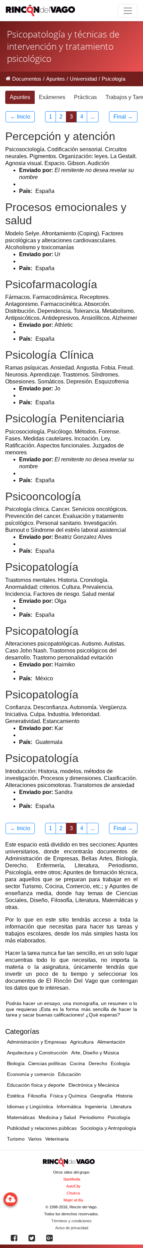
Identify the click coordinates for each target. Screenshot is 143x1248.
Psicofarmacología (51, 284)
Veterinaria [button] (57, 1139)
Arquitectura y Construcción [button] (37, 1052)
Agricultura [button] (82, 1042)
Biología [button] (16, 1063)
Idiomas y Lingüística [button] (30, 1106)
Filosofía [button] (37, 1096)
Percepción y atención (60, 136)
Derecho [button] (98, 1063)
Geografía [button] (101, 1096)
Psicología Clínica (49, 355)
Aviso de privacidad (71, 1228)
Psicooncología (43, 496)
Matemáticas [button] (21, 1117)
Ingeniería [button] (96, 1106)
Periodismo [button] (91, 1117)
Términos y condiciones (71, 1221)
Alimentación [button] (111, 1042)
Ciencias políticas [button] (47, 1063)
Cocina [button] (77, 1063)
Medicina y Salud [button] (57, 1117)
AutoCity (73, 1186)
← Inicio (20, 117)
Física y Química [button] (68, 1096)
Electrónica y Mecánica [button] (93, 1085)
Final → (123, 117)
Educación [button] (69, 1074)
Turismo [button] (16, 1139)
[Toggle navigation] (127, 11)
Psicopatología (41, 567)
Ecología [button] (120, 1063)
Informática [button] (69, 1106)
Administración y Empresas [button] (37, 1042)
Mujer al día (73, 1200)
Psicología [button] (119, 1117)
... (93, 117)
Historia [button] (124, 1096)
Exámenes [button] (52, 97)
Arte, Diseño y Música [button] (95, 1052)
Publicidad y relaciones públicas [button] (42, 1128)
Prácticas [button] (85, 97)
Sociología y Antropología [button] (108, 1128)
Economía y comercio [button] (30, 1074)
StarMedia (71, 1179)
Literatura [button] (121, 1106)
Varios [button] (35, 1139)
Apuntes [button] (20, 97)
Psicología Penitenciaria (64, 418)
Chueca (73, 1193)
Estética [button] (15, 1096)
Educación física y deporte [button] (36, 1085)
